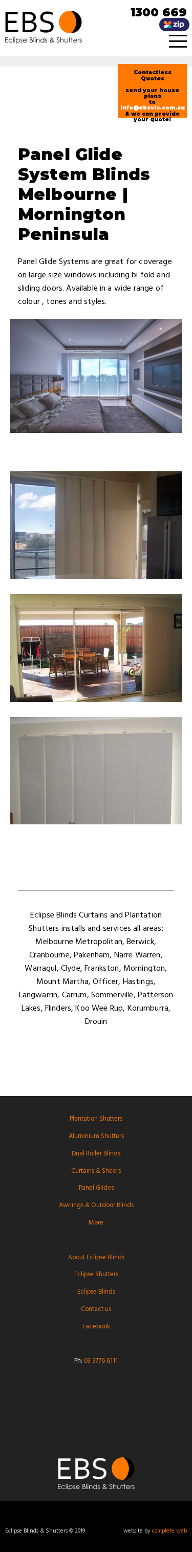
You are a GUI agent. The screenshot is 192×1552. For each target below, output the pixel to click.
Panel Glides (96, 1188)
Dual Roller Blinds (96, 1153)
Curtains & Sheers (96, 1171)
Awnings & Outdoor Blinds (96, 1205)
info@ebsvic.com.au (152, 107)
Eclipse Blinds (96, 1291)
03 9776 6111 (101, 1361)
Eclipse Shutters (96, 1274)
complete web (169, 1531)
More (96, 1222)
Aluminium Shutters (96, 1136)
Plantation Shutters (96, 1118)
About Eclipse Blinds (96, 1257)
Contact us (96, 1309)
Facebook (96, 1326)
